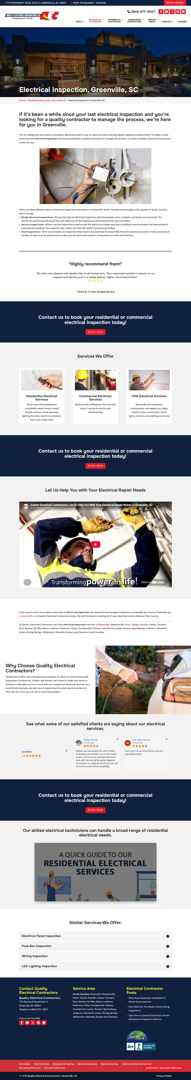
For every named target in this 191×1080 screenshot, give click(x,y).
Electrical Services (109, 1064)
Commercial (114, 21)
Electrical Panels (41, 1064)
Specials (166, 22)
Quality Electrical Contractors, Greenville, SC (52, 1075)
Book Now (95, 332)
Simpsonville (108, 994)
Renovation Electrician (54, 1068)
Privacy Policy (164, 1075)
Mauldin (144, 624)
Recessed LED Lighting (63, 1064)
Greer (127, 624)
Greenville (103, 624)
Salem (99, 1001)
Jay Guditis (137, 740)
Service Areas (152, 21)
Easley (100, 997)
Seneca (82, 1001)
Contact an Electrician (163, 1068)
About (79, 22)
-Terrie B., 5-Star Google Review (95, 291)
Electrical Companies (87, 1064)
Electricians (24, 1064)
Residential (95, 21)
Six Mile (91, 1001)
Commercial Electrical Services (136, 1064)
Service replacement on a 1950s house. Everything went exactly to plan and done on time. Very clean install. (145, 754)
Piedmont (78, 1005)
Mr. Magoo (88, 740)
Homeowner (134, 21)
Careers (182, 22)
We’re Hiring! (175, 2)
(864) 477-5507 (142, 11)
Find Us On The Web (29, 1018)
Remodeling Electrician (30, 1068)
